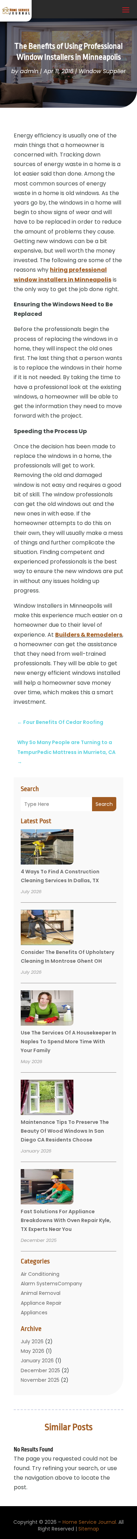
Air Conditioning (40, 1274)
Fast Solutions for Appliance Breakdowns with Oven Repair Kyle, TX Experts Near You (66, 1220)
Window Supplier (102, 71)
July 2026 (32, 1341)
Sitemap (88, 1528)
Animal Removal (40, 1293)
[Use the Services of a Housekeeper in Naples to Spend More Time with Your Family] (47, 1009)
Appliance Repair (41, 1303)
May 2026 (32, 1351)
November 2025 (40, 1380)
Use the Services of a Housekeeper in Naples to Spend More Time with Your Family (68, 1041)
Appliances (34, 1312)
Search (104, 804)
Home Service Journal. (90, 1522)
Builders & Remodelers (88, 635)
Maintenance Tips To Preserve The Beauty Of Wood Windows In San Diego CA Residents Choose (65, 1131)
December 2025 (40, 1370)
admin (29, 71)
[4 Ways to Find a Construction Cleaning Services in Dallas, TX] (47, 848)
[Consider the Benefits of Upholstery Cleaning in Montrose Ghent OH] (47, 928)
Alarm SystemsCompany (51, 1283)
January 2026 (37, 1360)
